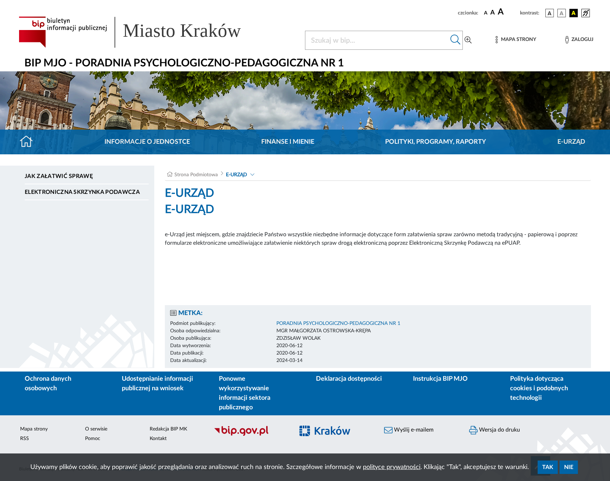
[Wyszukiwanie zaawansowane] (468, 40)
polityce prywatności (391, 467)
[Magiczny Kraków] (335, 435)
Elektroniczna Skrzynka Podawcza (82, 192)
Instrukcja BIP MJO (440, 379)
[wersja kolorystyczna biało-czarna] (561, 13)
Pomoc (92, 438)
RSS (24, 438)
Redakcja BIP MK (168, 429)
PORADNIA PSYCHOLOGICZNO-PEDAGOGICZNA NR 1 (338, 323)
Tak (547, 467)
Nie (568, 467)
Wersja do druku (499, 430)
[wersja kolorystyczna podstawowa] (549, 13)
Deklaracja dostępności (349, 379)
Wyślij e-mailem (413, 430)
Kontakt (158, 438)
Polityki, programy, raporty (435, 142)
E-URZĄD (571, 142)
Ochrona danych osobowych (48, 384)
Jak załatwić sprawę (59, 176)
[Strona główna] (29, 142)
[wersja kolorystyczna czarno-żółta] (573, 13)
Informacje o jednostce (147, 142)
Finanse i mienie (287, 142)
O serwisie (96, 429)
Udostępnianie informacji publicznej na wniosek (157, 384)
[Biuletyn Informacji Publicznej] (250, 434)
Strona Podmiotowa (196, 174)
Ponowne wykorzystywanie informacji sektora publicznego (244, 393)
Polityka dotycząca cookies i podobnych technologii (539, 388)
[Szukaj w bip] (455, 40)
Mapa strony (34, 429)
